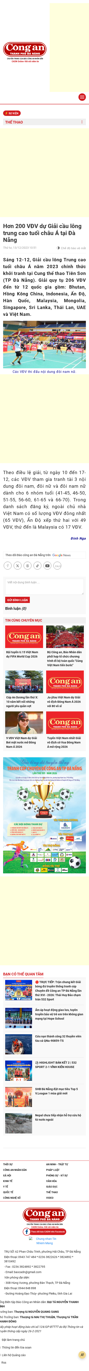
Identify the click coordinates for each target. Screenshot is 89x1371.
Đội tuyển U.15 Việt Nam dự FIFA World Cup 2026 (22, 654)
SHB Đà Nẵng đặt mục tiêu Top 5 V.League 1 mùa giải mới (56, 1091)
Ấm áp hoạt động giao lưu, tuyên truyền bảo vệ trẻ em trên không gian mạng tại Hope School (59, 1014)
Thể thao (14, 122)
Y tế (5, 1187)
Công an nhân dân (14, 1170)
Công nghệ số (11, 1198)
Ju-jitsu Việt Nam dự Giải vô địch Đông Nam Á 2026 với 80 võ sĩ (64, 702)
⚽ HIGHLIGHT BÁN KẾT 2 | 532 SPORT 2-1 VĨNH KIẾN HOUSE (56, 1065)
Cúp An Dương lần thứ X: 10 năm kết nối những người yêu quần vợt (22, 702)
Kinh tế (7, 1181)
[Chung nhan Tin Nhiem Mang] (44, 1241)
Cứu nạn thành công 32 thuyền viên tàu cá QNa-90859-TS (58, 1038)
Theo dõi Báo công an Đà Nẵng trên (28, 555)
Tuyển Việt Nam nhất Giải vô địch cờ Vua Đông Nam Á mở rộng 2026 (64, 742)
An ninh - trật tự (57, 1164)
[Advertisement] (44, 172)
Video (49, 1198)
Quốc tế (8, 1192)
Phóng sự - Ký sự (57, 1175)
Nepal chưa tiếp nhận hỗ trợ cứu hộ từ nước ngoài (58, 1117)
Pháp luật (52, 1170)
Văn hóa (51, 1181)
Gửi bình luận (17, 600)
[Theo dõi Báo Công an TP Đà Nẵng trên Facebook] (44, 1232)
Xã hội (7, 1175)
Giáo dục (52, 1187)
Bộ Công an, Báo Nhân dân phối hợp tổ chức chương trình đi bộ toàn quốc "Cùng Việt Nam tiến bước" (65, 658)
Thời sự (8, 1164)
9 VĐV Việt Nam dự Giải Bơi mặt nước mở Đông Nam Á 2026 (21, 742)
